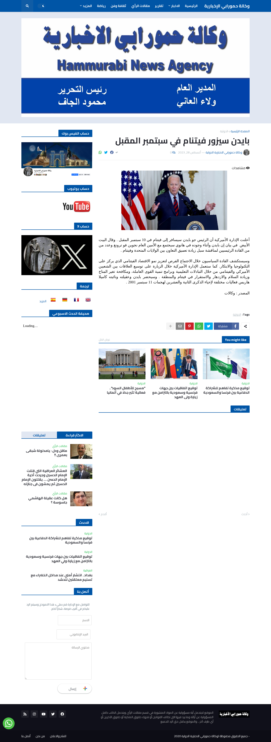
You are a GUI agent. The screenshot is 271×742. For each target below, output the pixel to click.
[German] (63, 301)
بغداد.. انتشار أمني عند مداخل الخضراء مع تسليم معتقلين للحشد (61, 577)
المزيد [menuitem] (87, 6)
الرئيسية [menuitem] (191, 6)
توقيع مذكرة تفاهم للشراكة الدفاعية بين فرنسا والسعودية (226, 390)
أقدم (104, 514)
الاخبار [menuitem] (175, 6)
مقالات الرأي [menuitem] (140, 6)
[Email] (180, 326)
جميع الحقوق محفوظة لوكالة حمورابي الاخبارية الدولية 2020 (211, 736)
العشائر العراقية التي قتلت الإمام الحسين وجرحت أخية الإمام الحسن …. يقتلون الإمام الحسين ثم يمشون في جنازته (44, 477)
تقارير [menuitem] (159, 6)
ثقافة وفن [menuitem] (118, 6)
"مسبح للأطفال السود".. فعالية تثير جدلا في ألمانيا (126, 390)
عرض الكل (104, 339)
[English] (86, 301)
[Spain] (51, 301)
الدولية (224, 131)
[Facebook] (111, 152)
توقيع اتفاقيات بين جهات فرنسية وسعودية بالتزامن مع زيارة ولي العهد (175, 392)
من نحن (40, 736)
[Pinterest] (189, 326)
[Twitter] (106, 152)
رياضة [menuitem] (101, 6)
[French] (75, 301)
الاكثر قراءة (74, 435)
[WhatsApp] (100, 152)
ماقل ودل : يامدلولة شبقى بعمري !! (46, 452)
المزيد (42, 301)
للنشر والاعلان (58, 736)
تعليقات (39, 435)
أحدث (244, 514)
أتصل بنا (25, 736)
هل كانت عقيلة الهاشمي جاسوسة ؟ (47, 500)
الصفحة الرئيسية (240, 131)
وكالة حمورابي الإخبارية (227, 6)
